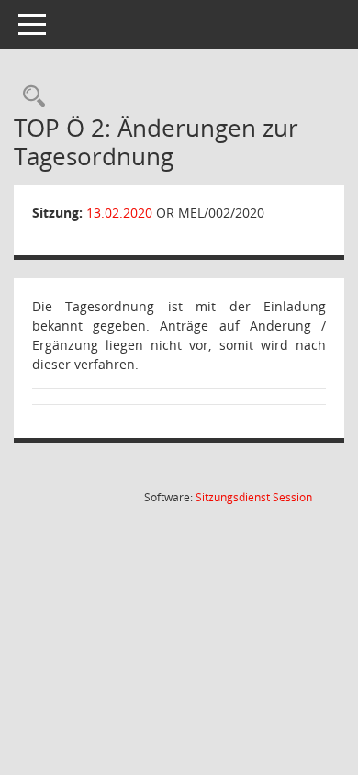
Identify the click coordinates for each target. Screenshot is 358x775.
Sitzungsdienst (254, 497)
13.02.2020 (119, 212)
